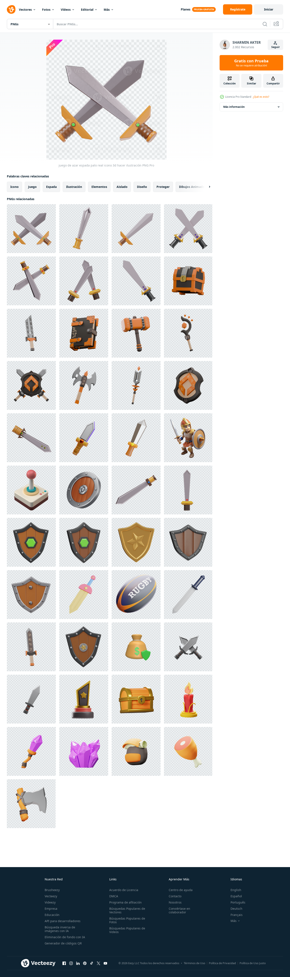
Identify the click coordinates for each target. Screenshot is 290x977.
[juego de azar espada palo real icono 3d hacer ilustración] (31, 228)
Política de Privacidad (222, 963)
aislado (122, 187)
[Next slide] (206, 187)
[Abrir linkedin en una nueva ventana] (78, 963)
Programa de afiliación (125, 902)
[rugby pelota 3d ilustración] (136, 594)
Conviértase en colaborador (179, 910)
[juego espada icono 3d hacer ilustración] (31, 437)
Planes (185, 9)
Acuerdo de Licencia (123, 890)
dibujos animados (192, 187)
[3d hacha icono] (31, 803)
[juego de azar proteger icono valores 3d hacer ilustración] (83, 542)
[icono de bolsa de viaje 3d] (136, 751)
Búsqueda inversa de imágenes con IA (60, 929)
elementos (99, 187)
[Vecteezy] (11, 9)
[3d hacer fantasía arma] (31, 646)
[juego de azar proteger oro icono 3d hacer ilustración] (136, 542)
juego (32, 187)
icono (14, 187)
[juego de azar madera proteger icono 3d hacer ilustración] (188, 542)
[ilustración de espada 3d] (83, 437)
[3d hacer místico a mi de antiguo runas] (83, 333)
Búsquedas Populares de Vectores (127, 910)
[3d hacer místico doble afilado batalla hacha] (83, 385)
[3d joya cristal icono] (83, 751)
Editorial (87, 9)
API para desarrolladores (62, 921)
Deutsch (236, 909)
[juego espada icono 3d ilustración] (188, 490)
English (236, 890)
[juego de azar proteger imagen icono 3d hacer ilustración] (31, 594)
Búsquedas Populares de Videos (127, 930)
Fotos (46, 9)
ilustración (74, 187)
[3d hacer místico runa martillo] (136, 333)
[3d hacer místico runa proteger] (188, 385)
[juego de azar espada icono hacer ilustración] (31, 280)
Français (237, 915)
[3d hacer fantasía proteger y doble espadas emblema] (31, 385)
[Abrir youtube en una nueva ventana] (105, 963)
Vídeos (66, 9)
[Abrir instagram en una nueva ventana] (71, 963)
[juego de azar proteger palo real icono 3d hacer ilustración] (31, 542)
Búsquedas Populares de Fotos (127, 920)
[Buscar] (264, 24)
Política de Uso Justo (253, 963)
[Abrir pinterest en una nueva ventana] (85, 963)
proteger (163, 187)
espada (51, 187)
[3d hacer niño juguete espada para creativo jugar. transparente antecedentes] (83, 594)
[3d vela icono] (188, 699)
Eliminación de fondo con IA (65, 937)
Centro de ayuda (181, 890)
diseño (142, 187)
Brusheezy (52, 890)
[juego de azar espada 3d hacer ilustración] (83, 228)
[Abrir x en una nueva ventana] (98, 963)
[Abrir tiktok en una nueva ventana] (91, 963)
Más (107, 9)
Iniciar (268, 9)
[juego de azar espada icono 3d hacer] (136, 228)
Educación (52, 915)
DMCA (113, 896)
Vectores (25, 9)
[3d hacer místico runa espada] (136, 385)
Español (236, 896)
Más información (234, 107)
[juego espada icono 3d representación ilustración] (136, 490)
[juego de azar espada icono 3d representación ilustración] (83, 280)
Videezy (50, 902)
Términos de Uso (194, 963)
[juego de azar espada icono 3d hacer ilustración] (188, 228)
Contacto (175, 896)
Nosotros (175, 902)
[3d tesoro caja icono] (136, 699)
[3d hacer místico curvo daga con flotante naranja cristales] (188, 333)
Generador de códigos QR (63, 943)
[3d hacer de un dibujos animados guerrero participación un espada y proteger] (188, 437)
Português (238, 902)
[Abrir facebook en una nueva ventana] (64, 963)
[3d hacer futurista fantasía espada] (31, 333)
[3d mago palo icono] (31, 751)
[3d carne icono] (188, 751)
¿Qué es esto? (261, 97)
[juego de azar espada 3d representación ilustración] (136, 280)
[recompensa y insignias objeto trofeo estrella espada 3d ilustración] (83, 699)
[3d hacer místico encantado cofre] (188, 280)
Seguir (275, 47)
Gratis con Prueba (251, 62)
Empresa (51, 909)
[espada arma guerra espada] (188, 594)
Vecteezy (51, 896)
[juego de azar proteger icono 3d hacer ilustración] (83, 646)
